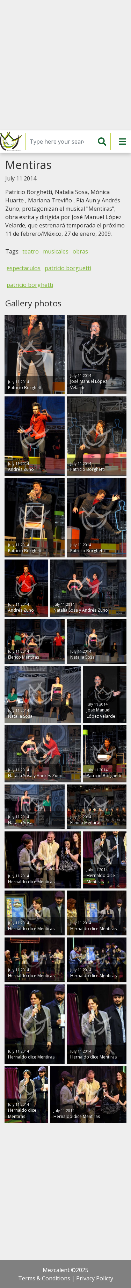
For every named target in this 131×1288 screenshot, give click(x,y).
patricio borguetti (68, 268)
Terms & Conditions (44, 1278)
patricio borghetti (30, 285)
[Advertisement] (65, 65)
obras (80, 251)
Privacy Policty (94, 1278)
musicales (55, 251)
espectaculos (24, 268)
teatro (30, 251)
